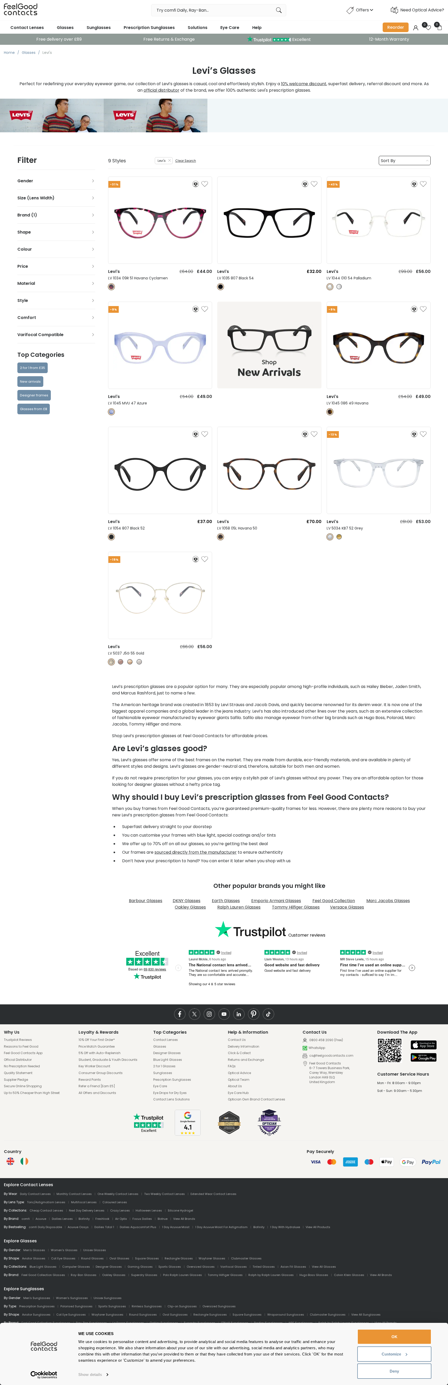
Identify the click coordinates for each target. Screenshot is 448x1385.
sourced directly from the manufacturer (196, 852)
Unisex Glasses (94, 1250)
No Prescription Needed (22, 1066)
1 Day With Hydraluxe (285, 1227)
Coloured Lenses (114, 1202)
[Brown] (339, 537)
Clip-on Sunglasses (182, 1306)
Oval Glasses (119, 1258)
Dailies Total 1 (104, 1227)
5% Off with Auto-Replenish (100, 1053)
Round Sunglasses (143, 1315)
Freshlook (102, 1219)
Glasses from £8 (33, 409)
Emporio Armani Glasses (276, 901)
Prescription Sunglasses (149, 28)
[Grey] (330, 537)
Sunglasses (99, 28)
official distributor (161, 90)
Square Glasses (147, 1258)
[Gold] (111, 662)
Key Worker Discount (94, 1066)
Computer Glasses (76, 1267)
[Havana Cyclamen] (111, 287)
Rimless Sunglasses (147, 1306)
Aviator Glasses (33, 1258)
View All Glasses (324, 1267)
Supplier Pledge (16, 1080)
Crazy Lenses (120, 1210)
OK (394, 1337)
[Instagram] (209, 1014)
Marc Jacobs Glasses (388, 901)
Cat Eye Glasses (63, 1258)
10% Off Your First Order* (97, 1040)
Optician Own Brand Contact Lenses (256, 1099)
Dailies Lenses (62, 1219)
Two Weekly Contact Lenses (164, 1194)
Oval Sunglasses (175, 1315)
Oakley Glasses (190, 907)
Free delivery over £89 (59, 39)
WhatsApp (317, 1048)
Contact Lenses (27, 28)
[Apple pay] (424, 1045)
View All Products (318, 1227)
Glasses (65, 28)
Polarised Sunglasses (76, 1306)
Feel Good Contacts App (23, 1053)
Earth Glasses (226, 901)
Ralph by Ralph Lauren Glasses (271, 1275)
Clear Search (185, 160)
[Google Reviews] (188, 1134)
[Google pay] (424, 1058)
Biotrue (162, 1219)
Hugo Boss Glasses (313, 1275)
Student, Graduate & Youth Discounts (108, 1060)
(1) (34, 215)
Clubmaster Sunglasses (328, 1315)
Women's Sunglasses (72, 1298)
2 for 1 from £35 (32, 367)
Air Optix (121, 1219)
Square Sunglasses (247, 1315)
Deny (394, 1371)
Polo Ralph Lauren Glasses (182, 1275)
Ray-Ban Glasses (83, 1275)
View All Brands (184, 1219)
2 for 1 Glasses (164, 1066)
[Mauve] (120, 662)
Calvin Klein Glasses (349, 1275)
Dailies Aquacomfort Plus (138, 1227)
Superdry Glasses (144, 1275)
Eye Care (229, 28)
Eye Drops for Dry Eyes (170, 1093)
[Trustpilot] (148, 1131)
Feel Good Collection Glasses (43, 1275)
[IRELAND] (24, 1161)
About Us (235, 1086)
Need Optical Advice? (422, 10)
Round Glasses (92, 1258)
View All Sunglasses (366, 1315)
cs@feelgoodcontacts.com (331, 1055)
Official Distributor (18, 1060)
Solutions (197, 28)
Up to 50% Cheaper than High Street (32, 1093)
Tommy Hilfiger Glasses (296, 907)
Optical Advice (239, 1073)
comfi (26, 1219)
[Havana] (330, 412)
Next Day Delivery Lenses (86, 1210)
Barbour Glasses (145, 901)
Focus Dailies (142, 1219)
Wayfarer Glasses (212, 1258)
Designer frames (34, 395)
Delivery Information (243, 1047)
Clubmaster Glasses (246, 1258)
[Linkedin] (239, 1014)
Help (257, 28)
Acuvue (41, 1219)
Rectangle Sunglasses (210, 1315)
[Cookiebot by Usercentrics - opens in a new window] (44, 1375)
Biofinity (84, 1219)
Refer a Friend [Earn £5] (97, 1086)
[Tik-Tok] (268, 1014)
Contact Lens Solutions (171, 1099)
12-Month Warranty (389, 39)
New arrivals (30, 381)
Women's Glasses (64, 1250)
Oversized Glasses (201, 1267)
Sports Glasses (169, 1267)
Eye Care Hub (238, 1093)
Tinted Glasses (264, 1267)
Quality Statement (18, 1073)
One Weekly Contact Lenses (117, 1194)
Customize (391, 1354)
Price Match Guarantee (97, 1047)
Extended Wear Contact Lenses (213, 1194)
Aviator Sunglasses (36, 1315)
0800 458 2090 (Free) (326, 1040)
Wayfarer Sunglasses (107, 1315)
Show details (90, 1374)
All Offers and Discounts (97, 1093)
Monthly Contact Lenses (74, 1194)
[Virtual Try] (195, 184)
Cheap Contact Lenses (46, 1210)
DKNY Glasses (186, 901)
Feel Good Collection (333, 901)
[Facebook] (180, 1014)
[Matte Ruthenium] (339, 287)
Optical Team (238, 1080)
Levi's (162, 160)
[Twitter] (194, 1014)
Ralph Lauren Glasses (239, 907)
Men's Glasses (34, 1250)
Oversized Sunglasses (219, 1306)
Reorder (395, 27)
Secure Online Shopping (23, 1086)
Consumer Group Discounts (101, 1073)
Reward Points (90, 1080)
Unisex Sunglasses (108, 1298)
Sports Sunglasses (112, 1306)
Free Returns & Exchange (169, 39)
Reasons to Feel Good (21, 1047)
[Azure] (111, 412)
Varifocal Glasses (233, 1267)
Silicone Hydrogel (180, 1210)
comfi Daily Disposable (45, 1227)
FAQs (232, 1066)
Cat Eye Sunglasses (71, 1315)
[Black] (220, 287)
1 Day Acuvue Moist (176, 1227)
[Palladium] (330, 287)
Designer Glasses (167, 1053)
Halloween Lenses (149, 1210)
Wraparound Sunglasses (285, 1315)
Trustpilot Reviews (18, 1040)
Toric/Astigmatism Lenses (46, 1202)
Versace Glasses (347, 907)
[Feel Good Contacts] (21, 10)
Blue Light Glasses (167, 1060)
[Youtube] (224, 1014)
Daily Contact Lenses (35, 1194)
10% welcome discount (303, 84)
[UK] (10, 1161)
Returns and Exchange (246, 1060)
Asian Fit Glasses (293, 1267)
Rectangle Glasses (179, 1258)
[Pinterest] (254, 1014)
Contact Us (237, 1040)
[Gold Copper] (130, 662)
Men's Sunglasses (36, 1298)
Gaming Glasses (140, 1267)
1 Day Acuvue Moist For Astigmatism (221, 1227)
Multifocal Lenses (84, 1202)
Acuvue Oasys (78, 1227)
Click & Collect (239, 1053)
